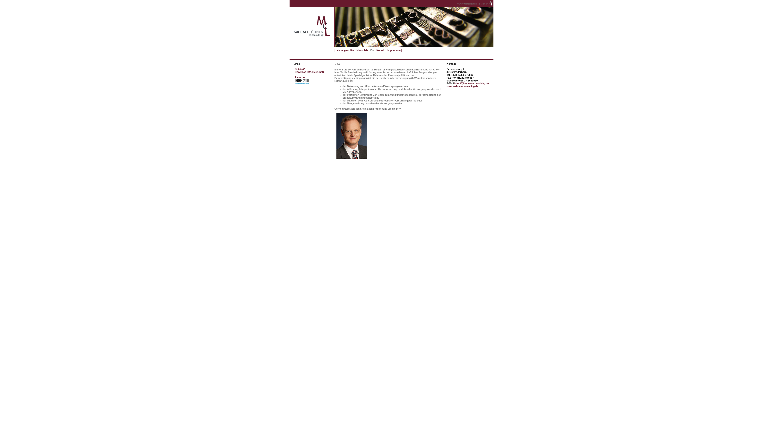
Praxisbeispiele (359, 50)
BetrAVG (300, 69)
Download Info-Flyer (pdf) (309, 72)
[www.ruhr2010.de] (302, 84)
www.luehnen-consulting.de (462, 86)
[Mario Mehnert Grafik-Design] (490, 3)
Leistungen (341, 50)
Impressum (394, 50)
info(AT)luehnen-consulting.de (471, 83)
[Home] (312, 46)
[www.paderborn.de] (294, 77)
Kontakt (381, 50)
